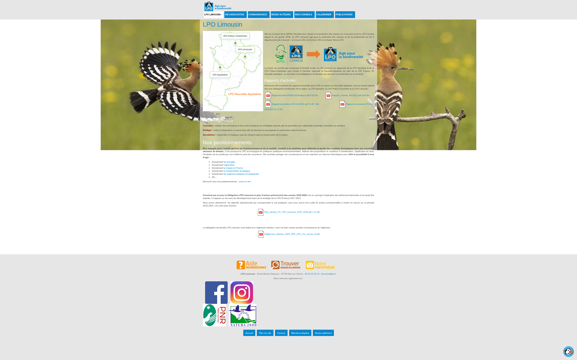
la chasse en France (233, 167)
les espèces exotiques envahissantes (241, 173)
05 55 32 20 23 (312, 274)
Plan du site (265, 332)
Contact (281, 332)
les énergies (229, 161)
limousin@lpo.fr (328, 274)
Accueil (249, 332)
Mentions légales (300, 332)
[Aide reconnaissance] (254, 265)
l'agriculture (229, 164)
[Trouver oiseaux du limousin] (288, 265)
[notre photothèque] (323, 265)
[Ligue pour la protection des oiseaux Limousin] (218, 4)
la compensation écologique (237, 170)
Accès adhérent (323, 332)
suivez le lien (245, 181)
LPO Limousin (222, 24)
